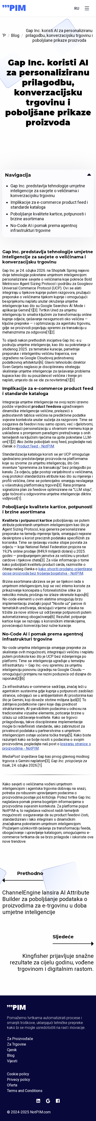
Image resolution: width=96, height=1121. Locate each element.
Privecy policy (18, 1080)
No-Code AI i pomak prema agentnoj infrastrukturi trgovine (43, 228)
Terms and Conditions (24, 1091)
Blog (15, 35)
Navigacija (18, 175)
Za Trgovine (16, 1044)
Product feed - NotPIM (35, 446)
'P (4, 35)
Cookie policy (18, 1074)
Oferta (12, 1085)
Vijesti (12, 1061)
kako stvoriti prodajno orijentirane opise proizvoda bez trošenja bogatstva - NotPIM (47, 571)
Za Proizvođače (20, 1039)
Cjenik (12, 1050)
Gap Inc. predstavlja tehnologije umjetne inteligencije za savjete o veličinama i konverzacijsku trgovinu (47, 190)
